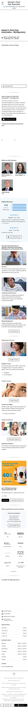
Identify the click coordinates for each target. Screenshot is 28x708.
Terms (5, 496)
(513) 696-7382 (9, 666)
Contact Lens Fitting (7, 404)
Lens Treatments (8, 374)
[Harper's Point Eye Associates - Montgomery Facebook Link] (14, 673)
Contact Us (4, 694)
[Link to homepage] (14, 3)
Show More (6, 223)
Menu (2, 4)
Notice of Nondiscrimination (20, 694)
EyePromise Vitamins (7, 443)
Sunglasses (6, 372)
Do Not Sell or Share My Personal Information (14, 700)
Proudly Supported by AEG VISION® (14, 691)
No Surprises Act (7, 695)
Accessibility (10, 694)
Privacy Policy (13, 697)
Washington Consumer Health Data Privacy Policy (13, 699)
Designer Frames (6, 363)
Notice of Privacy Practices (18, 695)
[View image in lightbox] (14, 125)
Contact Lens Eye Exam (9, 413)
